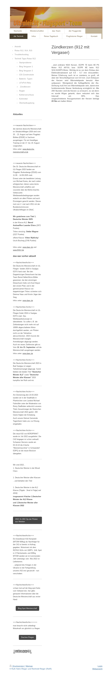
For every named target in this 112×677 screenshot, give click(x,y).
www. (25, 149)
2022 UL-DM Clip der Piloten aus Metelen (26, 520)
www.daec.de (28, 247)
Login (100, 666)
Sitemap (29, 666)
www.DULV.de (18, 250)
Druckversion (18, 666)
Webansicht (97, 669)
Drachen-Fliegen (27, 637)
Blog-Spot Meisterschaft (27, 608)
